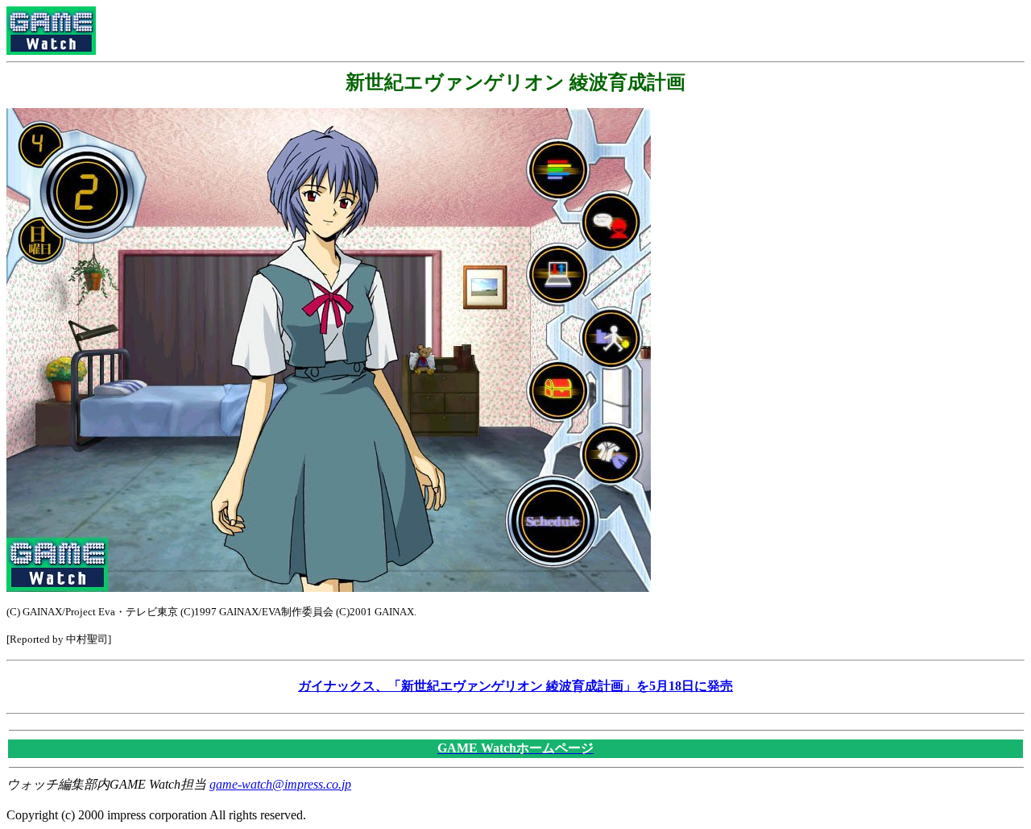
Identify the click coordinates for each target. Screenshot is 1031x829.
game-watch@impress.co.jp (280, 784)
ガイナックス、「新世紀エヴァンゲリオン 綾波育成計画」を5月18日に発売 (515, 686)
